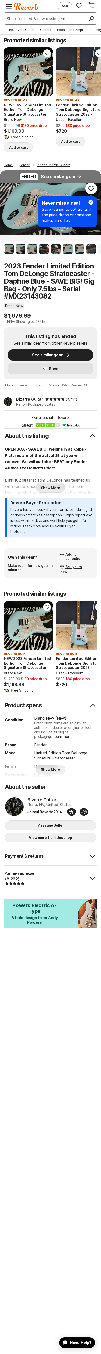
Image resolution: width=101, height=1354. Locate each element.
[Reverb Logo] (26, 6)
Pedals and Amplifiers (73, 30)
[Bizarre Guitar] (14, 807)
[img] (55, 399)
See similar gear (58, 176)
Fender (40, 744)
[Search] (91, 18)
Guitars (45, 30)
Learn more (62, 737)
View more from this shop (50, 837)
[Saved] (79, 5)
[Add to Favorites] (47, 53)
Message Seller (50, 825)
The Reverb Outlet (20, 30)
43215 (40, 321)
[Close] (91, 202)
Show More (50, 488)
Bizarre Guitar (29, 399)
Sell (65, 6)
